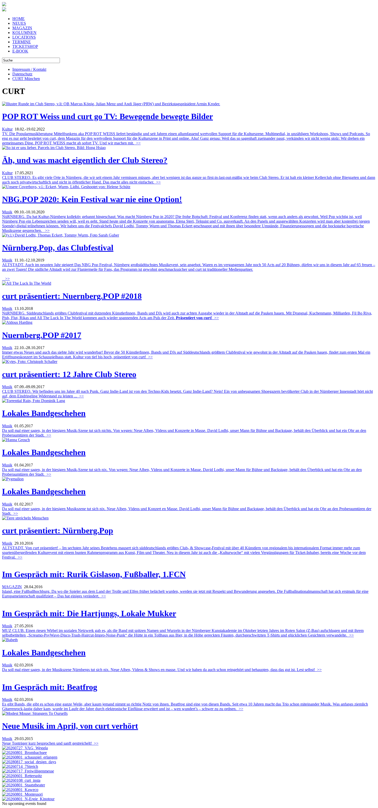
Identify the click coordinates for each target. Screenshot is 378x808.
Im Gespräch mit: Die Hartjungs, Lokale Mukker (89, 613)
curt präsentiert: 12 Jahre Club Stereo (69, 374)
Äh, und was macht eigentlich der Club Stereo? (84, 160)
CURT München (26, 78)
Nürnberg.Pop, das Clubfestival (57, 247)
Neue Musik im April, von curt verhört (70, 726)
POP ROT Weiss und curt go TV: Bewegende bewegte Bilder (107, 116)
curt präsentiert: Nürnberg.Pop (57, 530)
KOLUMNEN (24, 32)
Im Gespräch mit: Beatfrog (49, 687)
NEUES (19, 23)
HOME (18, 18)
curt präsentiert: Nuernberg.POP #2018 (72, 296)
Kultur (7, 129)
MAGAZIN (22, 28)
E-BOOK (20, 51)
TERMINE (21, 42)
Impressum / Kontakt (29, 69)
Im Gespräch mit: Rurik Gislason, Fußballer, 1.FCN (94, 574)
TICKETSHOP (25, 46)
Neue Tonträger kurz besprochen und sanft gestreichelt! (50, 743)
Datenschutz (22, 74)
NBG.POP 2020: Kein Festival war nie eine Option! (92, 199)
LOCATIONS (24, 37)
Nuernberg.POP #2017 (41, 335)
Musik (7, 212)
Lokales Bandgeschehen (44, 413)
